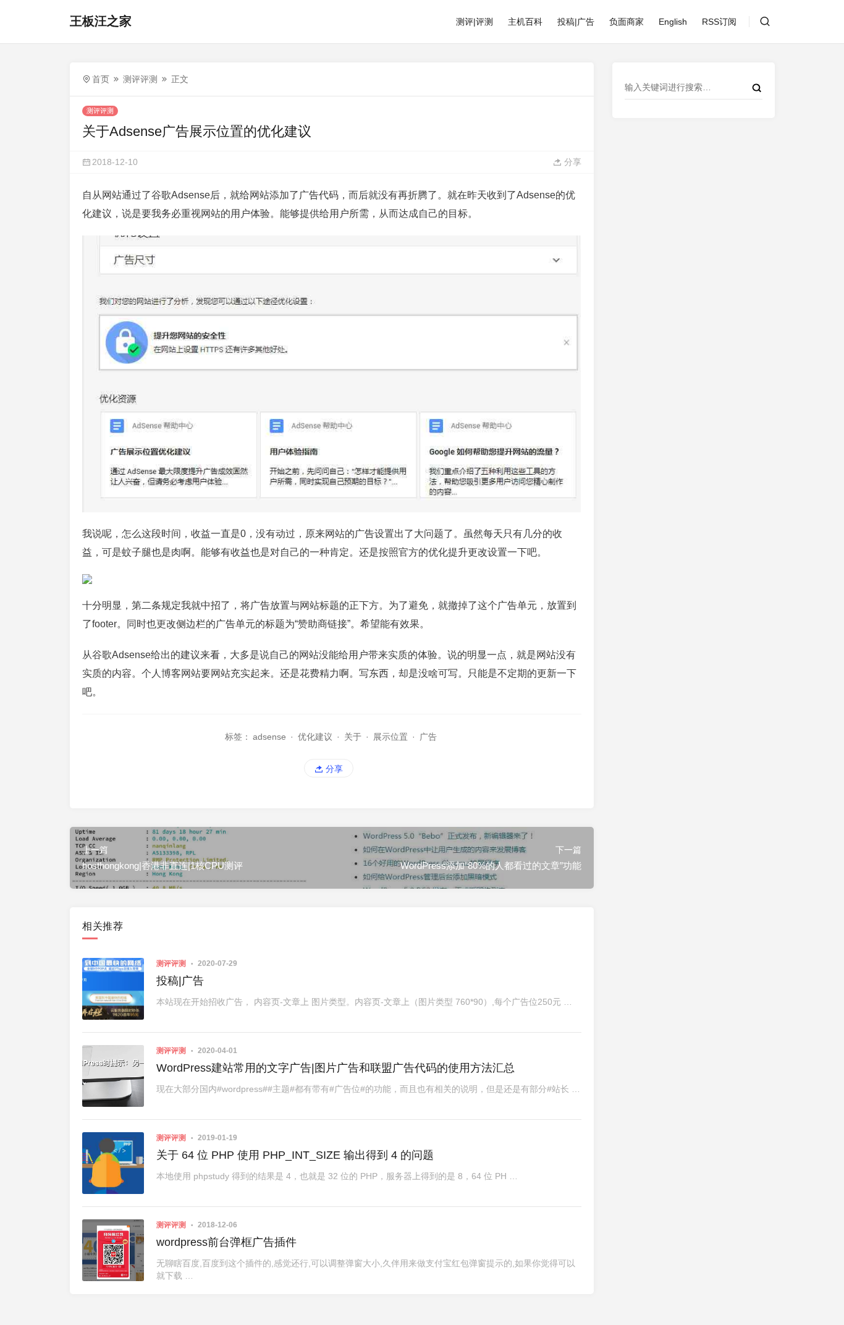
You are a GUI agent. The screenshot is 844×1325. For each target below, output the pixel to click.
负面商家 (626, 22)
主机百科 (525, 22)
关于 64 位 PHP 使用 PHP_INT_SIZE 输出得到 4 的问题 (295, 1155)
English (673, 22)
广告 (428, 737)
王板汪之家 (101, 21)
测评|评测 (474, 22)
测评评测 (140, 79)
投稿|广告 (575, 22)
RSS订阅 (719, 22)
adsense (269, 737)
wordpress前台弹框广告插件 (226, 1242)
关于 (352, 737)
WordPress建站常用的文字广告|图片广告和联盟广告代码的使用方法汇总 (335, 1068)
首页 (100, 79)
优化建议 (315, 737)
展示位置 (390, 737)
